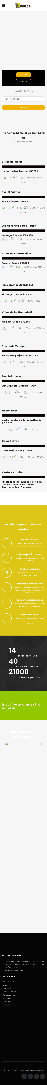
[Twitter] (36, 1076)
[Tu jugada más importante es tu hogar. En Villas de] (23, 1016)
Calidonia (7, 988)
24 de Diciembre (9, 982)
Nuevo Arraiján (9, 1005)
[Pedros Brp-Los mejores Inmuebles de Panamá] (23, 5)
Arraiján (6, 985)
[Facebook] (24, 1076)
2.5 (18, 239)
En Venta (23, 81)
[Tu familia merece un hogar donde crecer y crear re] (23, 1037)
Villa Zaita (7, 1002)
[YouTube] (42, 1076)
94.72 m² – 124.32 (37, 208)
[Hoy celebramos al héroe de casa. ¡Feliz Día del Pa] (23, 1026)
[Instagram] (30, 1076)
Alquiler (23, 75)
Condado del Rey (10, 992)
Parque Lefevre (9, 995)
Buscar (23, 107)
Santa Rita (7, 998)
